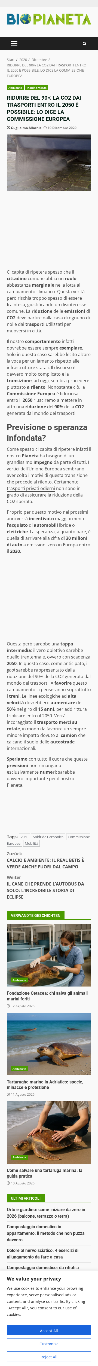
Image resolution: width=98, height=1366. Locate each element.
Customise (49, 1343)
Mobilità (31, 843)
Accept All (49, 1330)
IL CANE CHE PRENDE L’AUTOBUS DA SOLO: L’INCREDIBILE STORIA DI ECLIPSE (45, 887)
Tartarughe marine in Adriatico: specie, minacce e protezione (49, 1044)
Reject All (49, 1356)
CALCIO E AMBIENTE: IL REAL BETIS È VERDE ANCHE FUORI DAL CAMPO (45, 860)
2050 (24, 836)
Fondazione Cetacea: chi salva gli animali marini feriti (49, 955)
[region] (49, 1318)
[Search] (84, 43)
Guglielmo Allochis (26, 127)
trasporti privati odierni (31, 488)
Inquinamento (37, 88)
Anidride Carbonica (48, 836)
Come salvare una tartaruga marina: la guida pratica (49, 1132)
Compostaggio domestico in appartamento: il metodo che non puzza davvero (46, 1233)
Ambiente (15, 88)
